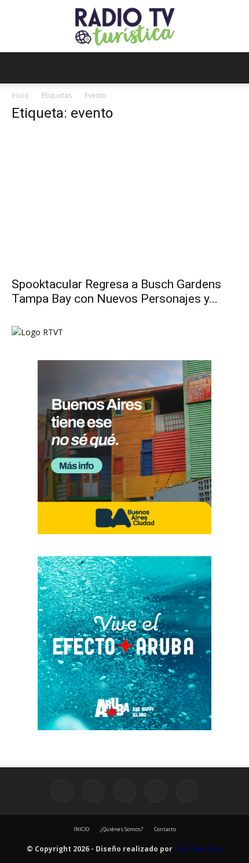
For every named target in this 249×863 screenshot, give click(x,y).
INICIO (81, 829)
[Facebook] (62, 791)
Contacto (165, 829)
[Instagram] (93, 791)
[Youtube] (187, 791)
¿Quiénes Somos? (121, 829)
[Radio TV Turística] (124, 27)
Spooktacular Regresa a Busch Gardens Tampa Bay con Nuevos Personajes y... (116, 291)
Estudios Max (198, 849)
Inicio (20, 95)
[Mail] (124, 791)
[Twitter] (155, 791)
